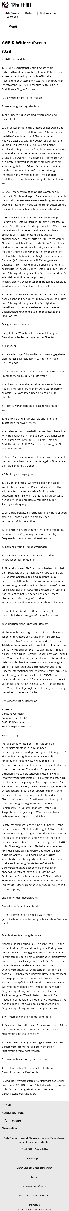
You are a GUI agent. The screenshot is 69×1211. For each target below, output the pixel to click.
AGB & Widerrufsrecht (34, 1186)
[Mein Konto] (54, 26)
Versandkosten (57, 1137)
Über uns (34, 1177)
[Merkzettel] (46, 26)
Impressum (34, 1204)
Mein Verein (12, 13)
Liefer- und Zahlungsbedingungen (34, 1167)
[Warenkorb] (63, 26)
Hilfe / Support (34, 1158)
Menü (12, 26)
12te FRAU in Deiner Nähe (34, 1149)
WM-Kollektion (48, 13)
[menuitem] (9, 26)
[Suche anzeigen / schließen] (37, 26)
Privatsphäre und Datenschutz (35, 1195)
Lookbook (12, 16)
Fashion (29, 13)
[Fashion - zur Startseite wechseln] (16, 5)
